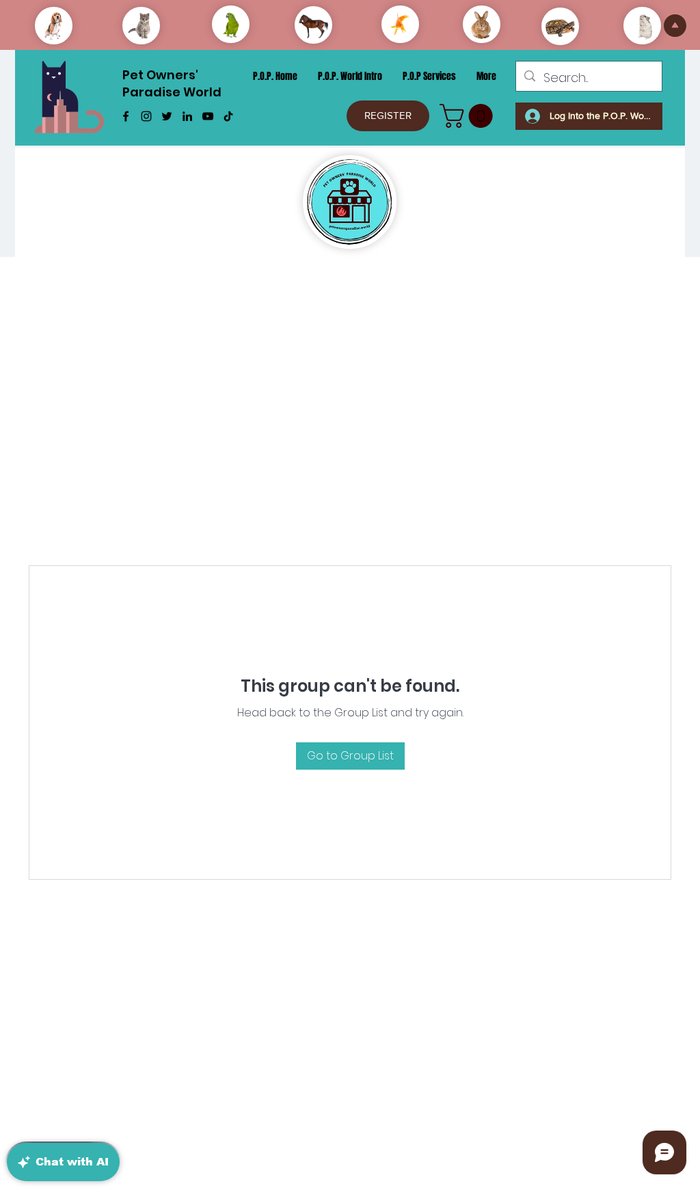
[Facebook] (126, 116)
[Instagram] (146, 116)
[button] (469, 116)
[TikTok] (228, 116)
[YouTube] (208, 116)
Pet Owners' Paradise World (171, 83)
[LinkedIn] (187, 116)
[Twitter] (167, 116)
